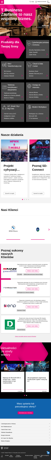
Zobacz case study (32, 271)
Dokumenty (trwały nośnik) (37, 456)
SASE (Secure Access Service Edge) (33, 274)
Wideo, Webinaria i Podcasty (7, 391)
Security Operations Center (37, 50)
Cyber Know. (32, 54)
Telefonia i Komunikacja (6, 432)
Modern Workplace (5, 441)
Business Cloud (33, 71)
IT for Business (33, 118)
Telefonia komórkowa (10, 93)
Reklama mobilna (9, 118)
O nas (2, 456)
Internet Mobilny (33, 97)
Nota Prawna (11, 456)
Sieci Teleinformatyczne (6, 426)
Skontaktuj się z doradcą (25, 413)
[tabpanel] (25, 20)
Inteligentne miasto (9, 116)
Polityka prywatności (18, 456)
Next (49, 229)
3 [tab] (26, 199)
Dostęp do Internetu (5, 435)
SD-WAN (19, 274)
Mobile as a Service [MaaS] (12, 95)
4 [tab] (28, 199)
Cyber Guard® (33, 52)
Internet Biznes (33, 92)
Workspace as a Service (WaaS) (25, 292)
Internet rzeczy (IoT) (10, 113)
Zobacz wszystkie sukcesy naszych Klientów (25, 336)
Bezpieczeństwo (29, 455)
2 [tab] (26, 33)
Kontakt (7, 455)
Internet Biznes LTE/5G (36, 95)
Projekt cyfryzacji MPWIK (10, 169)
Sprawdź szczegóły (9, 193)
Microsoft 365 (33, 116)
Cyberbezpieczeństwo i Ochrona (8, 423)
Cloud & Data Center (6, 429)
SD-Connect (7, 71)
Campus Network (9, 76)
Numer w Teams (9, 97)
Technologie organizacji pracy (30, 391)
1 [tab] (24, 33)
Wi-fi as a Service (9, 73)
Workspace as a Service (36, 113)
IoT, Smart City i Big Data (7, 438)
